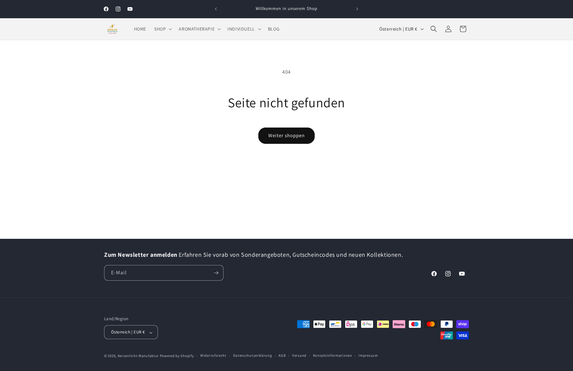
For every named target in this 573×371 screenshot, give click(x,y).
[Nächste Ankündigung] (357, 9)
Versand (299, 355)
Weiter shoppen (286, 135)
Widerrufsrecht (213, 355)
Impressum (368, 355)
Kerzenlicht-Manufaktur (138, 355)
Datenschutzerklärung (252, 355)
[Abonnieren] (216, 273)
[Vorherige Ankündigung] (216, 9)
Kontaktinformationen (332, 355)
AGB (282, 355)
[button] (162, 29)
